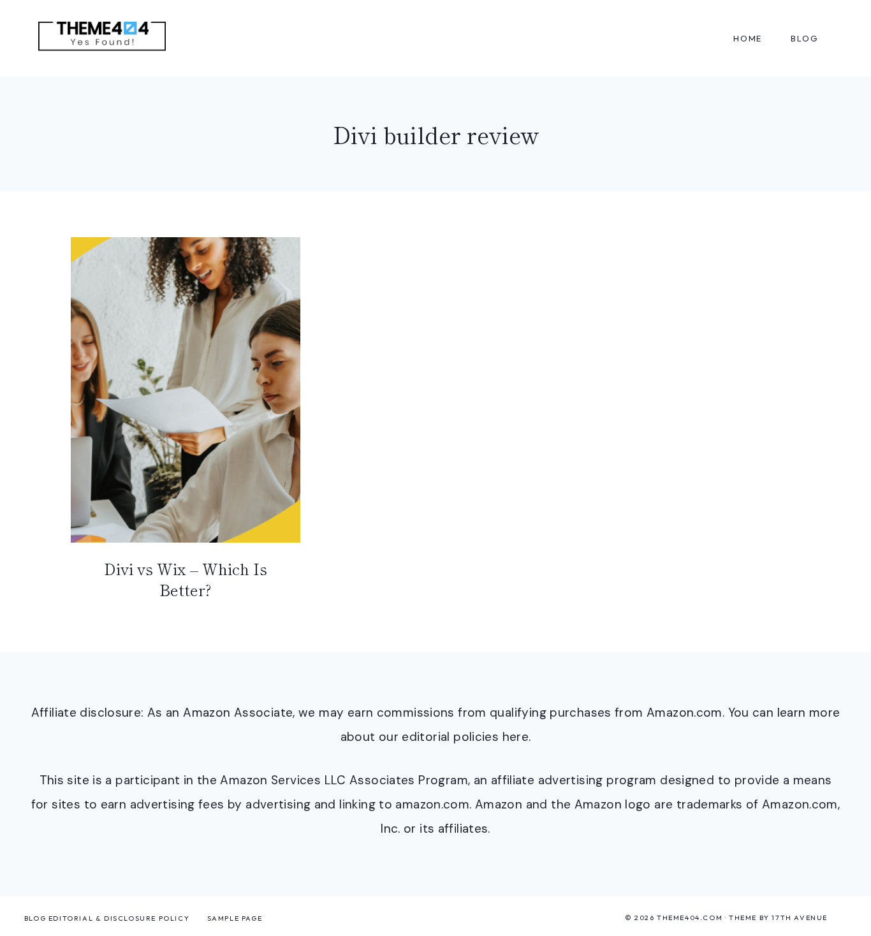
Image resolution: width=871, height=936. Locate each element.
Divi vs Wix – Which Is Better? (185, 579)
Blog (804, 38)
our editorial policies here (454, 737)
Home (747, 38)
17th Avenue (800, 917)
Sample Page (235, 918)
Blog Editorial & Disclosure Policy (106, 918)
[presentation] (185, 390)
